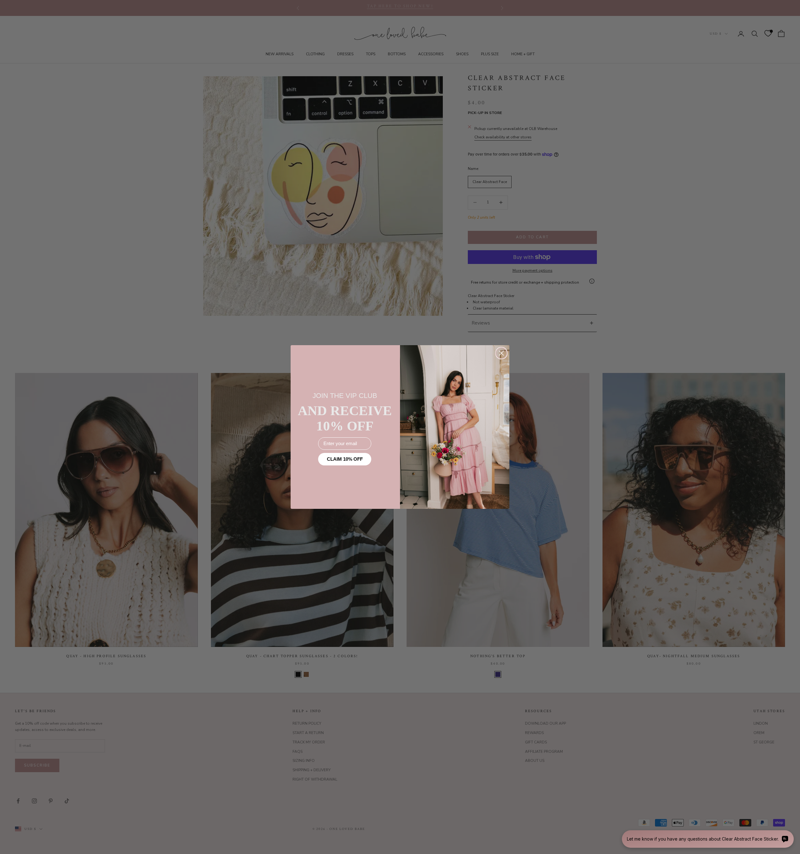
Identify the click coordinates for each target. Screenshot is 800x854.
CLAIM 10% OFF (345, 459)
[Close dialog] (501, 353)
